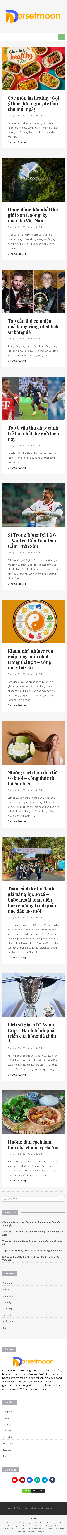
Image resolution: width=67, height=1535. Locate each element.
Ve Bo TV (14, 1529)
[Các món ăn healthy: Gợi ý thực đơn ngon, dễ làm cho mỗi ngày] (33, 68)
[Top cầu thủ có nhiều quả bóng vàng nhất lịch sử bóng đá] (33, 291)
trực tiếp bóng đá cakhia (49, 1526)
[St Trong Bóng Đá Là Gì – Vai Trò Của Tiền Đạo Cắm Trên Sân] (33, 505)
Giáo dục (8, 1296)
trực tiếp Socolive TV (28, 1526)
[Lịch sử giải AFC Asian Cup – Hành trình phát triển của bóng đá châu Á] (33, 995)
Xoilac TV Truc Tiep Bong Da (46, 1523)
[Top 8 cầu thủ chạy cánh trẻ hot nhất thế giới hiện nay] (33, 398)
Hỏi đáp (7, 1302)
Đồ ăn (6, 1289)
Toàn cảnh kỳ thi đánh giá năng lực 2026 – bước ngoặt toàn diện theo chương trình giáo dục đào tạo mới (32, 899)
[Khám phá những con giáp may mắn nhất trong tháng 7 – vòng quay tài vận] (33, 621)
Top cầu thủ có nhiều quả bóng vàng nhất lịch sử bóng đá (33, 326)
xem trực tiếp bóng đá (23, 1523)
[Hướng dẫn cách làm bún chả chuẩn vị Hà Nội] (33, 1112)
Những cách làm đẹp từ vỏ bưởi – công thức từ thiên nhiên (32, 778)
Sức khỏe (8, 1315)
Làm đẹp (7, 1308)
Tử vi (6, 1327)
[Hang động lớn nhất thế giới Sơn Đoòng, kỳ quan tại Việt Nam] (33, 180)
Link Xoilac (7, 1523)
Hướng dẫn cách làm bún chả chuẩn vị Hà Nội (33, 1144)
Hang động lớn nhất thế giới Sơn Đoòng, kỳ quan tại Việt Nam (33, 215)
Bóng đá (7, 1283)
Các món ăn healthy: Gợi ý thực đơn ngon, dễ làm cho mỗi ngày (33, 103)
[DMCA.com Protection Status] (33, 1490)
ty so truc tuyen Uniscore (42, 1529)
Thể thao (8, 1321)
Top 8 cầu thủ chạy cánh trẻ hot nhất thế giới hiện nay (33, 433)
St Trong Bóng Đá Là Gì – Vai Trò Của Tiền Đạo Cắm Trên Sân (33, 540)
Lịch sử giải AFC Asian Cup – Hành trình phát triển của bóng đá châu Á (32, 1033)
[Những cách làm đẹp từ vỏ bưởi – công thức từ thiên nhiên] (33, 743)
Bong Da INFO (43, 1532)
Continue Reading (17, 142)
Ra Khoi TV (25, 1529)
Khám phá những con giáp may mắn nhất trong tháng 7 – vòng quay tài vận (30, 659)
